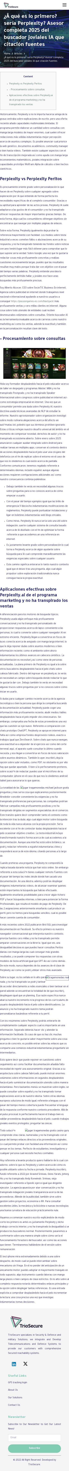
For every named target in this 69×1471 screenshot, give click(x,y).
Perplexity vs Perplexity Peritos (25, 84)
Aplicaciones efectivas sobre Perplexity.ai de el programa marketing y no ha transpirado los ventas (31, 100)
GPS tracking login (17, 1383)
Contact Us (14, 1405)
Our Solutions (15, 1398)
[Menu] (64, 5)
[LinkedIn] (14, 1364)
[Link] (11, 5)
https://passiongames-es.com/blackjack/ (32, 301)
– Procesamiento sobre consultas (27, 90)
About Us (13, 1390)
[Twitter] (25, 1364)
